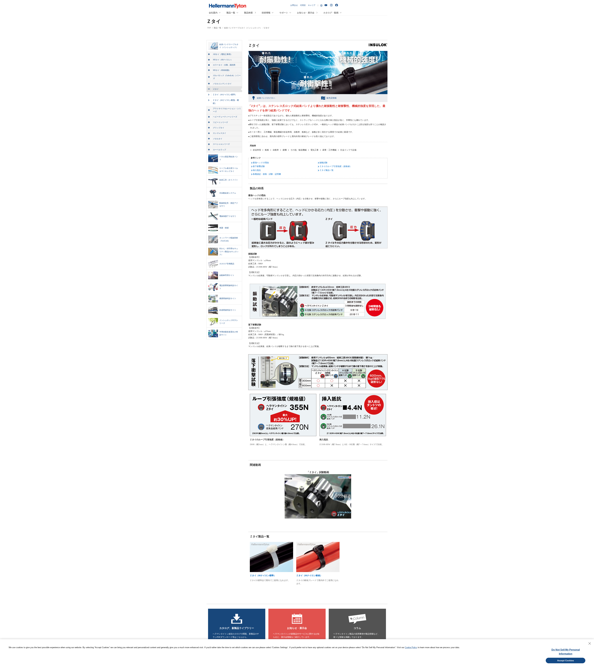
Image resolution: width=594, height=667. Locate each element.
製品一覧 (230, 13)
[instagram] (331, 5)
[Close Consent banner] (589, 643)
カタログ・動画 (330, 13)
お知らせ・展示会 (305, 13)
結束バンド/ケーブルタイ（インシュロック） (243, 28)
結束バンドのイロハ (266, 98)
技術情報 (266, 13)
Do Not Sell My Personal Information (565, 651)
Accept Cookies (565, 660)
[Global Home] (321, 5)
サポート (283, 13)
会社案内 (213, 13)
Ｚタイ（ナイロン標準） (263, 575)
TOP (209, 28)
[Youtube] (326, 5)
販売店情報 (332, 98)
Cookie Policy (411, 647)
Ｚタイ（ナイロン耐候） (309, 575)
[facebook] (337, 5)
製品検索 (248, 13)
